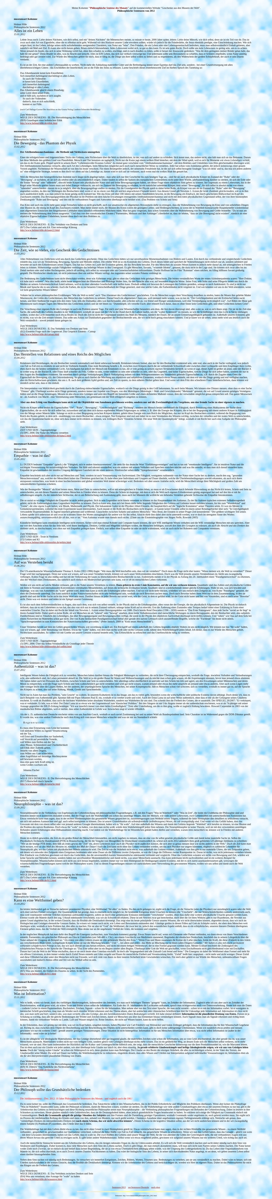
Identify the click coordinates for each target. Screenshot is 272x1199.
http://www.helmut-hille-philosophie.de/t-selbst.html (46, 646)
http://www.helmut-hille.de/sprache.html (40, 784)
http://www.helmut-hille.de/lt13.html (38, 880)
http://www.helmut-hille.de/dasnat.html (39, 1069)
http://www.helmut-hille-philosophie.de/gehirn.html (45, 542)
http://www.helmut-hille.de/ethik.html (38, 123)
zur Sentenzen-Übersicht (138, 1187)
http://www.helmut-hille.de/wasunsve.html (41, 1179)
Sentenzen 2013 (119, 1187)
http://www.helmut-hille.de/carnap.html (39, 334)
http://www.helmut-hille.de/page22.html (40, 230)
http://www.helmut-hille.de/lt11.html (38, 973)
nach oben (155, 1187)
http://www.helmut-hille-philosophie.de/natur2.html (45, 435)
